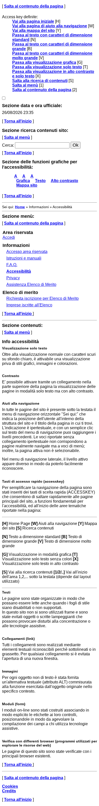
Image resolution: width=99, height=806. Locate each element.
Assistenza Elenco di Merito (31, 284)
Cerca (7, 145)
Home (20, 207)
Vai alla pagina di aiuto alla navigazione (49, 26)
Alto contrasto (64, 181)
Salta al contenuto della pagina (33, 6)
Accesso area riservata (26, 251)
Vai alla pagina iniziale (33, 21)
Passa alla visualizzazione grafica (44, 62)
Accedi (9, 237)
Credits (9, 791)
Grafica (23, 181)
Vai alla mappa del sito (33, 30)
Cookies (10, 786)
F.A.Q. (11, 265)
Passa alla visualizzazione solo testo (47, 67)
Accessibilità (18, 271)
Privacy (13, 278)
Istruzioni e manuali (23, 258)
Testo (40, 181)
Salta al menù (25, 85)
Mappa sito (26, 185)
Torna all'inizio (18, 121)
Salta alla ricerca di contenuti (40, 80)
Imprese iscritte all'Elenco (29, 305)
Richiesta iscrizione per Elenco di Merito (42, 298)
